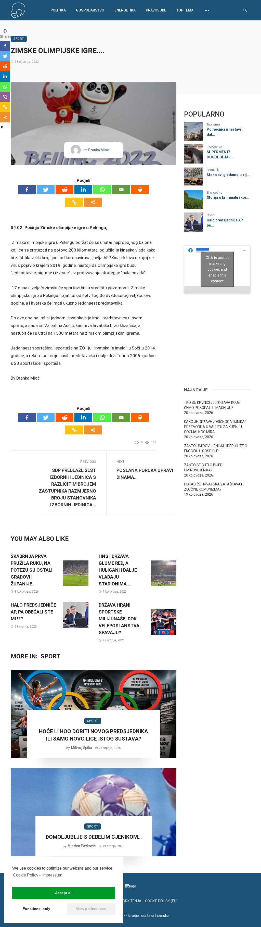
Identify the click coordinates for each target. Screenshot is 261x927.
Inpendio (162, 915)
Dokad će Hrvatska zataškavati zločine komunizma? (213, 486)
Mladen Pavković (82, 846)
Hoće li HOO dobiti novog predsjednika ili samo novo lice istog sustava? (93, 735)
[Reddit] (64, 189)
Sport (19, 39)
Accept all (63, 893)
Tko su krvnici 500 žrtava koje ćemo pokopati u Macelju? (212, 405)
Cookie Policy (25, 875)
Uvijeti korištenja (124, 901)
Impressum (52, 875)
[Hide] (2, 127)
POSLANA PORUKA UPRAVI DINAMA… (144, 474)
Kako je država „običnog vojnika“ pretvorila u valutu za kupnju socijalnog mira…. (215, 427)
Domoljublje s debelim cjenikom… (94, 837)
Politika (58, 10)
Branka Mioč (98, 150)
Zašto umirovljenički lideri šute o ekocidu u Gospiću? (215, 448)
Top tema (184, 10)
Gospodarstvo (90, 10)
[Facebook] (27, 189)
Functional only (36, 909)
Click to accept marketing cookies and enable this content (217, 269)
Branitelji (213, 170)
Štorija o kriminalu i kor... (228, 197)
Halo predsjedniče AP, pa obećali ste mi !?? (33, 611)
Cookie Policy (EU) (161, 901)
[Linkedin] (83, 189)
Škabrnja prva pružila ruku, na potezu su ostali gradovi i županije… (32, 570)
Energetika (125, 10)
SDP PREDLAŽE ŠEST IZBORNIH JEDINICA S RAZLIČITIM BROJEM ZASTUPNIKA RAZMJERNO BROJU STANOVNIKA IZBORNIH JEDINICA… (67, 487)
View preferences (91, 909)
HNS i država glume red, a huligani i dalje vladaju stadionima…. (118, 570)
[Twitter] (46, 189)
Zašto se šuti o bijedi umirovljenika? (203, 467)
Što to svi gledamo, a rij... (228, 175)
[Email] (121, 189)
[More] (93, 202)
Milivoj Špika (81, 748)
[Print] (140, 189)
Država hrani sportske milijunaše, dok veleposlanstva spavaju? (119, 618)
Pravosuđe (156, 10)
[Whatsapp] (102, 189)
